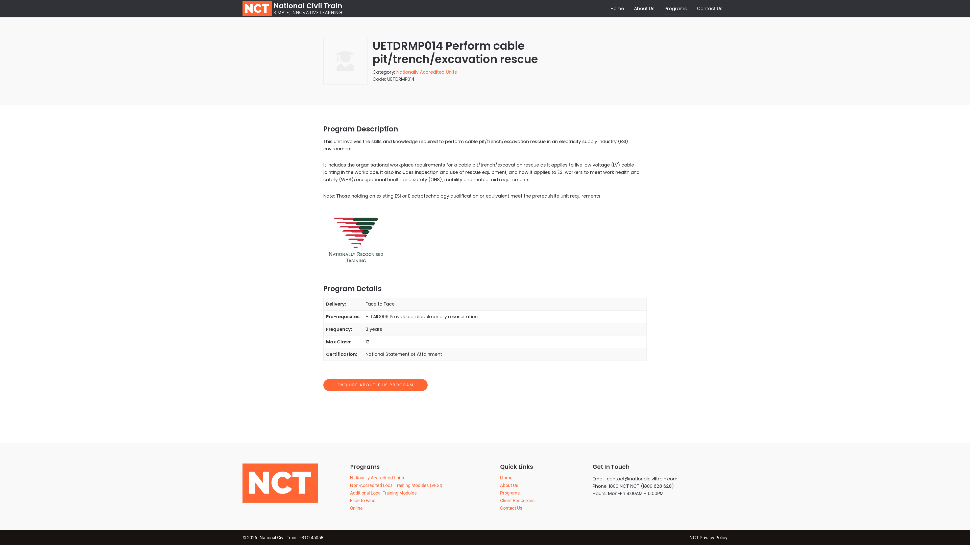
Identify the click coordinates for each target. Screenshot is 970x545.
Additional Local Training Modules (383, 493)
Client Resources (517, 500)
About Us (644, 8)
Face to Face (362, 500)
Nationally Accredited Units (426, 72)
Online (356, 508)
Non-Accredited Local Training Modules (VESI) (396, 485)
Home (617, 8)
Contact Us (709, 8)
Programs (676, 8)
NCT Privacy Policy (709, 537)
